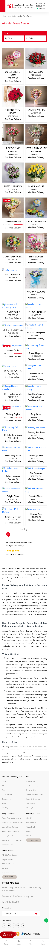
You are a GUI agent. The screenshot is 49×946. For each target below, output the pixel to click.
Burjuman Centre (8, 872)
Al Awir (28, 831)
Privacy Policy (30, 781)
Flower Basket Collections (10, 831)
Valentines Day (7, 844)
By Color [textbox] (29, 38)
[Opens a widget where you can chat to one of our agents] (7, 935)
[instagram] (14, 925)
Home (4, 16)
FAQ (4, 803)
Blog (3, 790)
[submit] (36, 913)
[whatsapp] (46, 920)
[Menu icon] (2, 6)
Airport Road (30, 827)
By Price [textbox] (8, 38)
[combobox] (14, 38)
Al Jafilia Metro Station (10, 863)
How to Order (30, 803)
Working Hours (31, 807)
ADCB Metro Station (9, 855)
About (4, 785)
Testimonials (6, 799)
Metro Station (12, 16)
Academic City (31, 822)
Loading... (24, 529)
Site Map (5, 807)
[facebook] (4, 925)
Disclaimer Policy (32, 785)
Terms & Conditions (33, 799)
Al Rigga (5, 868)
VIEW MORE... (34, 840)
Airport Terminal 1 (8, 859)
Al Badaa (29, 835)
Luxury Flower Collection (10, 827)
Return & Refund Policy (34, 794)
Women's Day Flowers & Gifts (12, 822)
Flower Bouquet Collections (11, 818)
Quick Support (7, 794)
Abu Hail (29, 818)
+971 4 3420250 (10, 901)
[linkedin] (18, 925)
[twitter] (9, 925)
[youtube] (23, 925)
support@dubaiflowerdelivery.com (17, 896)
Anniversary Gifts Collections (12, 840)
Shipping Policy (31, 790)
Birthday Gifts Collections (11, 835)
